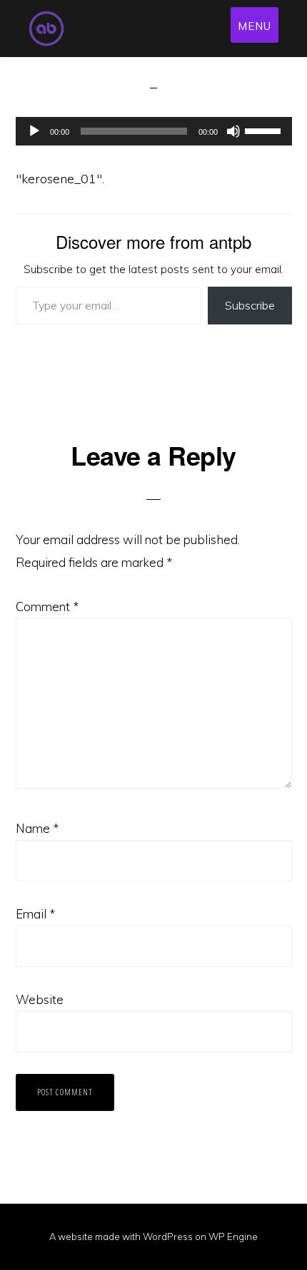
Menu (254, 26)
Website (40, 999)
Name (37, 828)
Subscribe (250, 305)
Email (35, 913)
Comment (47, 606)
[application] (154, 131)
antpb (76, 28)
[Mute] (233, 131)
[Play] (34, 131)
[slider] (265, 130)
